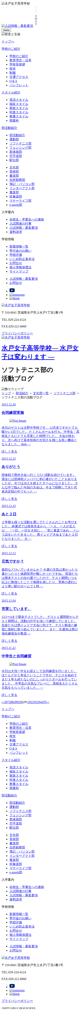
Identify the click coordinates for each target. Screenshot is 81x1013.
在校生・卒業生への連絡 (26, 219)
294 (39, 702)
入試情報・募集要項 (23, 227)
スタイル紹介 (11, 92)
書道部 (14, 175)
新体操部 (15, 151)
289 (16, 702)
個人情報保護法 (20, 267)
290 (20, 702)
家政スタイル (18, 108)
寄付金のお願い (20, 250)
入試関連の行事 (20, 223)
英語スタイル (18, 99)
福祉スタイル (18, 104)
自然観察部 (17, 180)
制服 (12, 72)
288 (11, 702)
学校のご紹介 (11, 48)
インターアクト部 (22, 188)
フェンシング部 (20, 147)
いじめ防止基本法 (22, 259)
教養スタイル (18, 116)
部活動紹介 (9, 128)
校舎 (12, 68)
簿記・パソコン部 (22, 184)
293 (34, 702)
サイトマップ (18, 271)
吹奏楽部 (15, 196)
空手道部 (15, 156)
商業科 (14, 120)
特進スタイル (18, 112)
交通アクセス (18, 77)
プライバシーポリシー (17, 333)
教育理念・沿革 (20, 60)
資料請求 (15, 232)
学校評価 (15, 254)
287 (6, 702)
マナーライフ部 (20, 200)
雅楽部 (14, 192)
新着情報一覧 (18, 246)
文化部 (14, 167)
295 (44, 702)
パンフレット (18, 85)
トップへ (8, 41)
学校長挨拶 (17, 64)
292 (30, 702)
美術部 (14, 171)
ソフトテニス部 (20, 143)
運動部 (14, 139)
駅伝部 (14, 160)
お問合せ (15, 263)
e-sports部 (15, 204)
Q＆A (13, 81)
